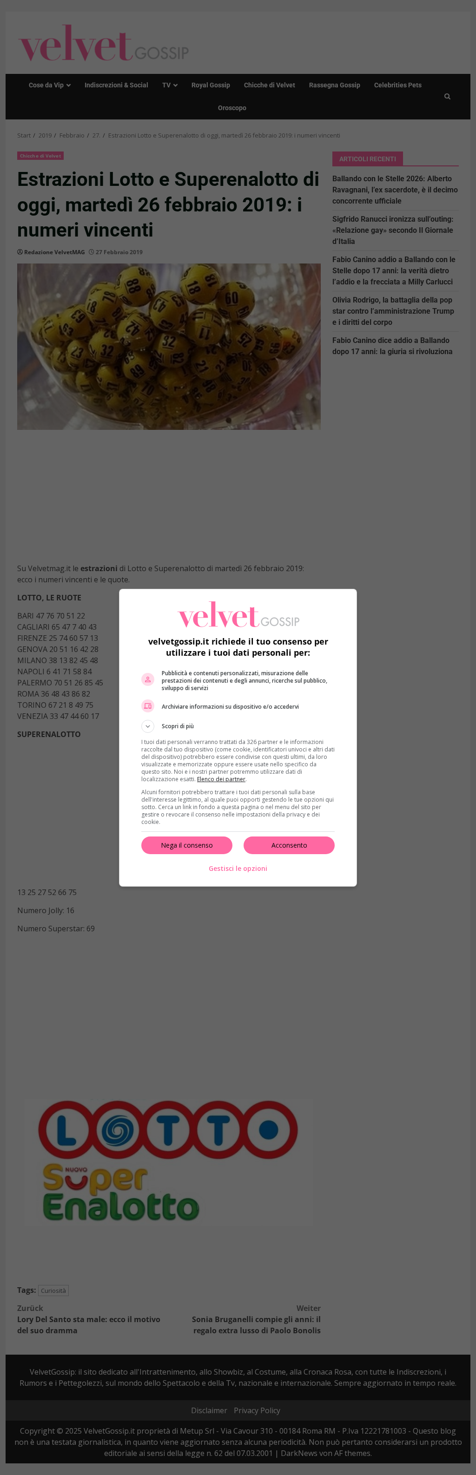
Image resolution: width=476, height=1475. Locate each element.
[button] (238, 726)
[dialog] (238, 738)
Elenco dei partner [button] (221, 779)
